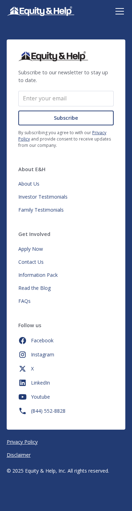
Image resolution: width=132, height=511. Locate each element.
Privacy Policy (22, 441)
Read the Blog (34, 288)
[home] (40, 11)
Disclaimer (19, 454)
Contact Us (31, 261)
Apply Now (30, 248)
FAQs (24, 301)
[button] (118, 11)
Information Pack (38, 275)
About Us (28, 183)
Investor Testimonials (43, 196)
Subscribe (66, 117)
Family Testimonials (41, 209)
